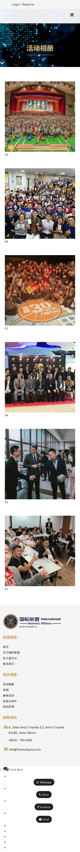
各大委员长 (10, 658)
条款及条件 (10, 701)
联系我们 (8, 664)
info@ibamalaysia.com (25, 749)
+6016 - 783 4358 (20, 740)
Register (29, 4)
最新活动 (8, 695)
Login (16, 4)
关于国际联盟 (11, 652)
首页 (6, 647)
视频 (6, 690)
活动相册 (8, 684)
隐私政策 (8, 706)
